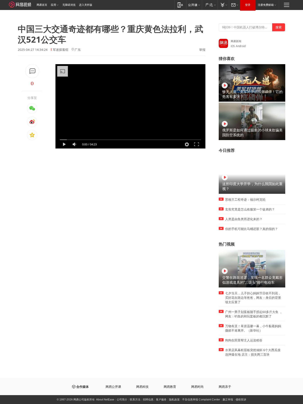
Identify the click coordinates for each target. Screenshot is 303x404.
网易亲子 (225, 387)
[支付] (223, 5)
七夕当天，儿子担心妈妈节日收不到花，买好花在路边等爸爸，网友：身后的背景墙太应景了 (253, 297)
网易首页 (42, 4)
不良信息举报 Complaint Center (201, 399)
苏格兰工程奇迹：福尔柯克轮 (245, 199)
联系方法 (135, 399)
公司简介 (122, 399)
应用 (53, 4)
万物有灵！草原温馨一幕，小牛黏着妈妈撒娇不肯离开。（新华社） (253, 328)
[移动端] (180, 5)
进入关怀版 (85, 4)
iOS (233, 46)
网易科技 (142, 387)
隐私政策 (174, 399)
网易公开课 (113, 387)
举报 (202, 50)
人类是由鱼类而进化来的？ (243, 219)
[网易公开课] (194, 5)
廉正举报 (227, 399)
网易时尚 (197, 387)
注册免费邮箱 (266, 4)
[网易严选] (210, 5)
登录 (247, 4)
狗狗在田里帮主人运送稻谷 (243, 340)
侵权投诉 (241, 399)
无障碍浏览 (69, 4)
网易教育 (170, 387)
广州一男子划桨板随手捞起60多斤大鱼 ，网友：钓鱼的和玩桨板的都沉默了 (253, 314)
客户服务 (161, 399)
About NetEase (105, 399)
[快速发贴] (32, 71)
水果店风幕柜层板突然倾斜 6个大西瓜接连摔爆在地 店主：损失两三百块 (253, 352)
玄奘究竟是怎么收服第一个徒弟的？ (250, 209)
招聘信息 (148, 399)
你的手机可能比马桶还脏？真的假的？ (251, 229)
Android (241, 46)
